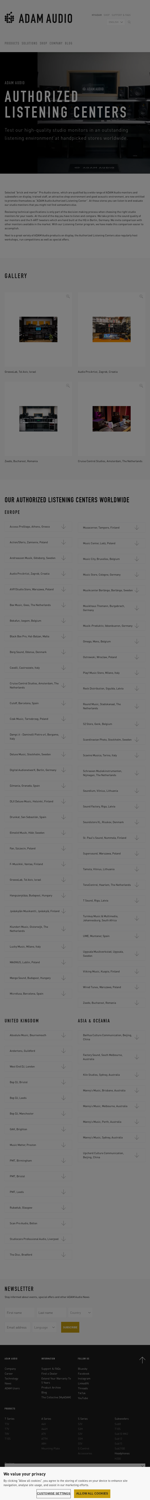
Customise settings (54, 1493)
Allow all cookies (92, 1493)
